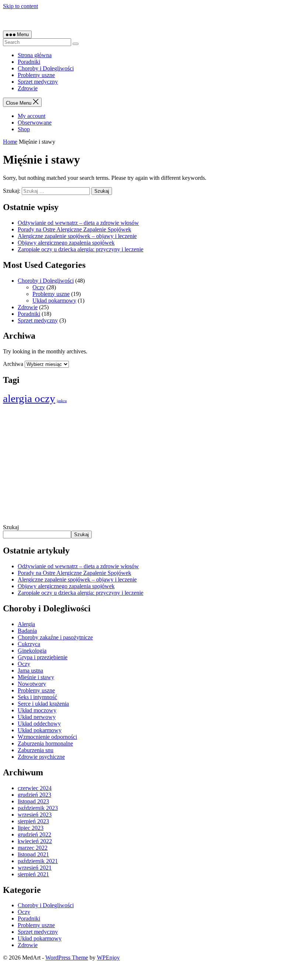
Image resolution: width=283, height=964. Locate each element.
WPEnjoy (108, 957)
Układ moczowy (37, 710)
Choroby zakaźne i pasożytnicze (55, 637)
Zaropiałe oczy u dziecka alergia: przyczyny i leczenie (80, 249)
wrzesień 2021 (35, 868)
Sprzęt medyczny (38, 81)
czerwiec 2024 (35, 788)
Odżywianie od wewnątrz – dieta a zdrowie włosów (78, 223)
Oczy (38, 287)
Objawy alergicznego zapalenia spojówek (66, 243)
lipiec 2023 (30, 828)
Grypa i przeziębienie (42, 657)
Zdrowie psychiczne (41, 757)
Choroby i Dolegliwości (46, 68)
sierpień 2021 (33, 874)
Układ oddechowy (39, 723)
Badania (27, 631)
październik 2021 (38, 861)
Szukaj (11, 527)
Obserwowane (35, 122)
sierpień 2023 (33, 821)
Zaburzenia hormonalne (45, 743)
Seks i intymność (37, 697)
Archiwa (13, 364)
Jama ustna (30, 670)
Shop (24, 129)
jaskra (62, 401)
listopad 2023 (33, 801)
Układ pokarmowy (54, 300)
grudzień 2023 (34, 795)
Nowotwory (32, 684)
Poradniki (29, 62)
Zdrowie (28, 88)
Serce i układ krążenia (43, 704)
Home (10, 142)
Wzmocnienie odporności (47, 737)
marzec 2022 (33, 848)
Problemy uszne (36, 75)
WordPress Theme (66, 957)
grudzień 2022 (34, 834)
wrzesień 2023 (35, 814)
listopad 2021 (33, 854)
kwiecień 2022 (35, 841)
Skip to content (20, 6)
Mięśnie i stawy (36, 677)
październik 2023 (38, 808)
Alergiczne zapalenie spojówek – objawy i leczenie (77, 236)
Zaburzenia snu (35, 750)
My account (31, 116)
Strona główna (35, 55)
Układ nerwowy (37, 717)
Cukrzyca (29, 644)
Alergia (26, 624)
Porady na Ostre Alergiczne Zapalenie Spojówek (74, 229)
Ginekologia (32, 650)
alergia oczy (29, 398)
